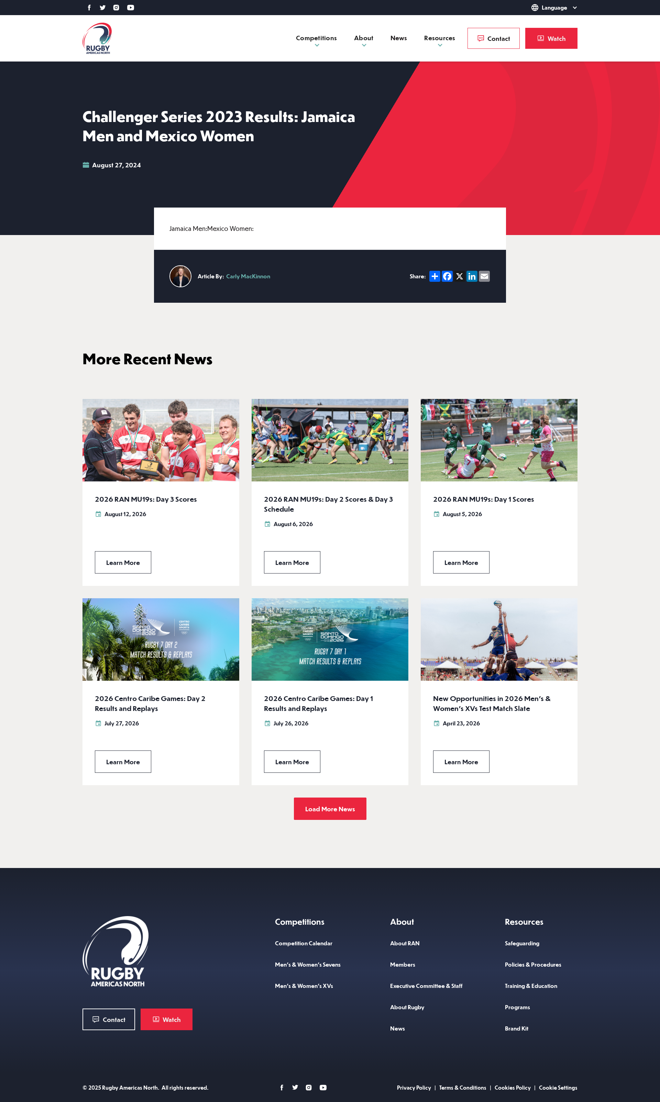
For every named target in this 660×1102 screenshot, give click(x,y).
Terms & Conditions (462, 1087)
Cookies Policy (513, 1087)
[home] (97, 38)
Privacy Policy (414, 1087)
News (398, 38)
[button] (545, 7)
